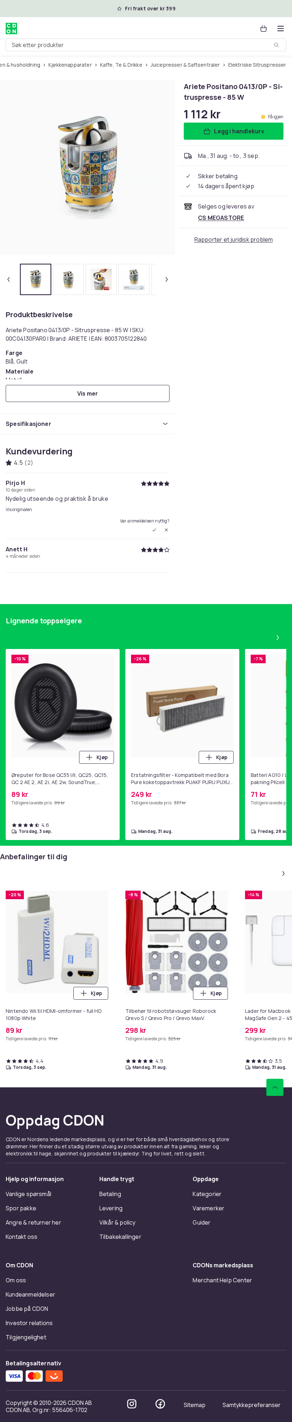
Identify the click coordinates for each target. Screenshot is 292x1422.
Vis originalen (19, 509)
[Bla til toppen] (274, 1087)
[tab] (35, 279)
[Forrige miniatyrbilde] (8, 279)
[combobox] (146, 44)
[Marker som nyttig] (154, 530)
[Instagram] (131, 1403)
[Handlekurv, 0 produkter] (263, 28)
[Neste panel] (277, 637)
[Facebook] (160, 1403)
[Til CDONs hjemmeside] (11, 28)
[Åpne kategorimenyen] (280, 28)
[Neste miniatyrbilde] (166, 279)
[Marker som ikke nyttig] (166, 530)
